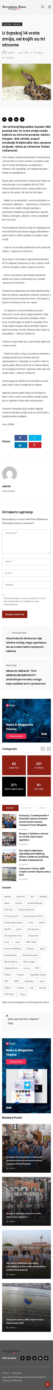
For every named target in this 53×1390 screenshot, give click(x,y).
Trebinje (20, 988)
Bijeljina (43, 896)
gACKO (7, 929)
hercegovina (33, 929)
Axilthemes (17, 1380)
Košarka (30, 949)
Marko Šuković (11, 962)
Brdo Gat (8, 910)
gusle (19, 929)
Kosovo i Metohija (12, 949)
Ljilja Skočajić (10, 955)
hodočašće (33, 936)
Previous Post (19, 632)
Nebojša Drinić (11, 968)
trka (31, 988)
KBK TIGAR (31, 942)
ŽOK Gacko (9, 994)
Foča (30, 923)
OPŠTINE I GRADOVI (12, 24)
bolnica (18, 903)
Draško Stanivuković (13, 923)
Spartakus (29, 981)
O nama (5, 1373)
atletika (7, 896)
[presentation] (43, 749)
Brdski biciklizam (26, 910)
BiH (32, 896)
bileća (7, 903)
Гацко (23, 994)
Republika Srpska (38, 975)
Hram (6, 942)
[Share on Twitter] (10, 119)
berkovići (21, 896)
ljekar (42, 949)
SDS (6, 981)
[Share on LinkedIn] (16, 119)
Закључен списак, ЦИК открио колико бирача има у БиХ (35, 872)
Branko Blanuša (35, 903)
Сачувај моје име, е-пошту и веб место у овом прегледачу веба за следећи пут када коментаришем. (25, 601)
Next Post (11, 665)
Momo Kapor (29, 962)
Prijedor (20, 975)
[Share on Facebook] (4, 119)
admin (6, 486)
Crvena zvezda (11, 916)
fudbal (42, 923)
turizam (42, 988)
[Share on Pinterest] (22, 119)
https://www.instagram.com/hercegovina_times (25, 1002)
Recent (10, 808)
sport (42, 981)
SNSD (16, 981)
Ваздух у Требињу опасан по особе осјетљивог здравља (33, 837)
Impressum (17, 1373)
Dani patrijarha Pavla (33, 916)
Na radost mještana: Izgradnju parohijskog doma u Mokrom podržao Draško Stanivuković (34, 855)
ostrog (26, 968)
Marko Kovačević (30, 955)
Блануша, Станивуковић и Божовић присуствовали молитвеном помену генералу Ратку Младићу (34, 820)
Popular (26, 808)
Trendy (42, 808)
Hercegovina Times (13, 936)
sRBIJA (7, 988)
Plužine (7, 975)
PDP (37, 968)
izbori (18, 942)
